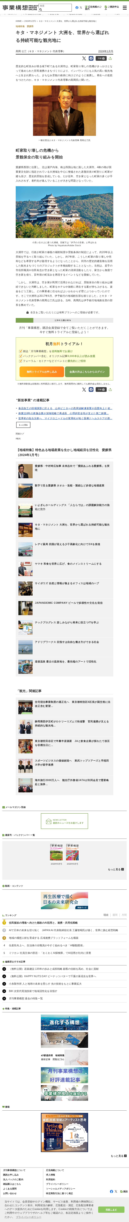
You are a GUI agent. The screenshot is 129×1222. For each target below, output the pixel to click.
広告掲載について (55, 1170)
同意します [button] (111, 1209)
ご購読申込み (112, 8)
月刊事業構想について (14, 1170)
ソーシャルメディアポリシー (60, 1189)
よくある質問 (10, 1189)
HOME (19, 21)
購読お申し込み (11, 1175)
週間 (115, 915)
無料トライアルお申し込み (42, 371)
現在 (106, 915)
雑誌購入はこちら (12, 1184)
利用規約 (50, 1179)
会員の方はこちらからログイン (87, 371)
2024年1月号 (30, 21)
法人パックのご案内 (13, 1179)
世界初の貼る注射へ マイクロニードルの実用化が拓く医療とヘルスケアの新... (65, 418)
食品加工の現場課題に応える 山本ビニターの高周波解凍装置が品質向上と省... (65, 408)
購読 (125, 1191)
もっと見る (23, 425)
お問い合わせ (10, 1193)
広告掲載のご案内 (93, 8)
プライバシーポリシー (57, 1184)
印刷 (100, 58)
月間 (124, 915)
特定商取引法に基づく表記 (59, 1193)
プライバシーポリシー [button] (28, 1217)
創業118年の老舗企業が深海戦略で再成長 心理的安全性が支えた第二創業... (63, 413)
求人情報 (50, 1175)
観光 (19, 439)
